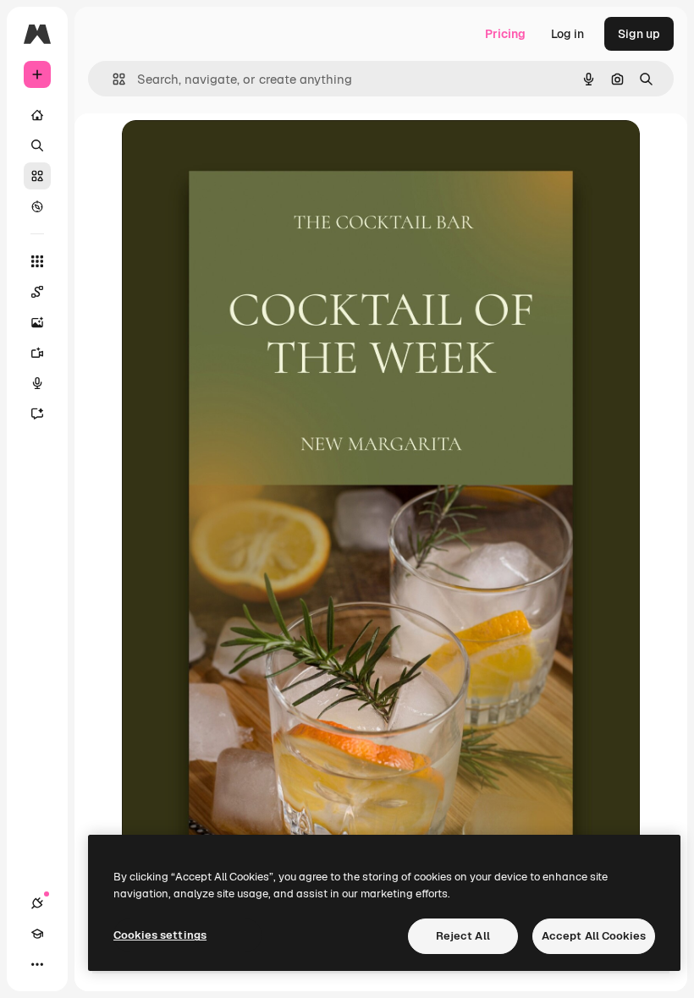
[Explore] (37, 206)
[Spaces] (37, 291)
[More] (37, 964)
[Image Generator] (37, 322)
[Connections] (37, 903)
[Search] (37, 145)
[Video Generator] (37, 352)
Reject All (463, 936)
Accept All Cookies (594, 936)
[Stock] (37, 175)
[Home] (37, 115)
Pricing (505, 33)
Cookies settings (160, 935)
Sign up (639, 33)
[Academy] (37, 933)
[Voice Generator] (37, 383)
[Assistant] (37, 413)
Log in (567, 33)
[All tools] (37, 261)
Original (230, 152)
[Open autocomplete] (112, 79)
